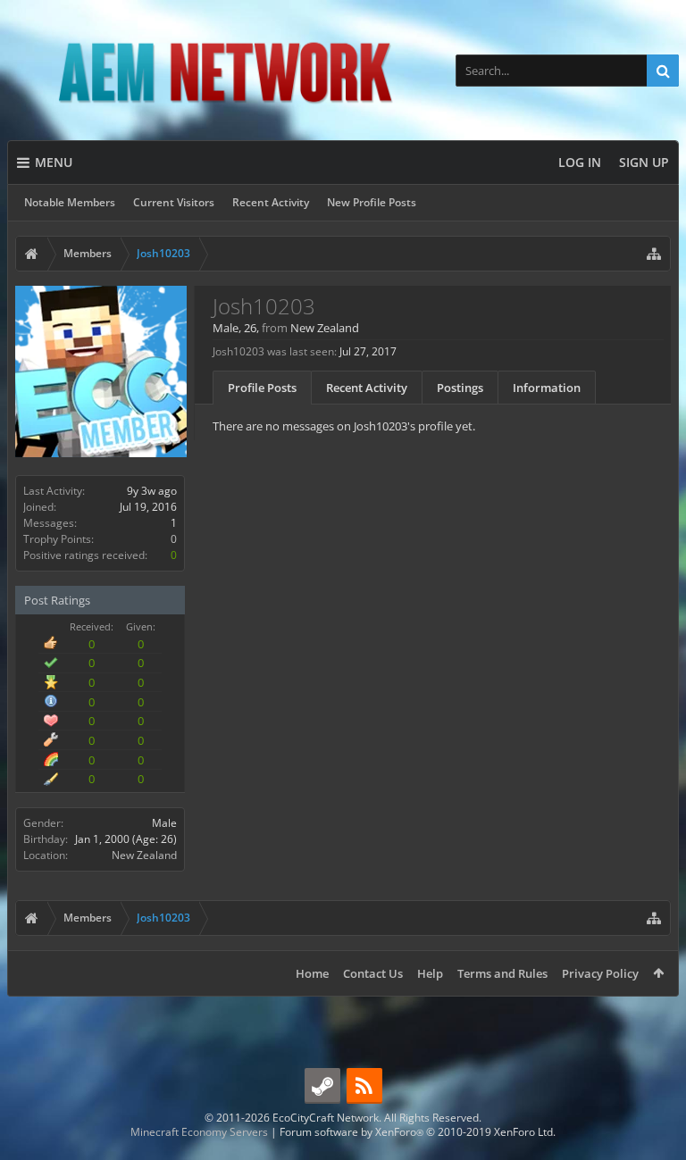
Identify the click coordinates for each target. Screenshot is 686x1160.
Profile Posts (262, 388)
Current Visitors (173, 202)
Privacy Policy (600, 973)
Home (312, 973)
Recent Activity (270, 202)
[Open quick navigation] (654, 254)
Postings (460, 388)
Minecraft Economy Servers (199, 1131)
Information (547, 388)
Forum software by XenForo (418, 1131)
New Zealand (144, 855)
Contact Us (373, 973)
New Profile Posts (371, 202)
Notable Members (69, 202)
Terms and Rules (502, 973)
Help (430, 973)
